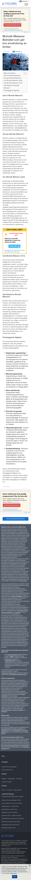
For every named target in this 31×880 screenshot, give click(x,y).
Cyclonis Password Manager (9, 767)
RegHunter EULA (16, 815)
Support (4, 774)
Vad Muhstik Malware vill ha (13, 83)
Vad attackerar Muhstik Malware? (11, 86)
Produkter (5, 762)
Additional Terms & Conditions (10, 812)
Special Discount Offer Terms (9, 809)
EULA (9, 30)
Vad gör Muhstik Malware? (12, 78)
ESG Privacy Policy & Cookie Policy (11, 821)
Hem (3, 756)
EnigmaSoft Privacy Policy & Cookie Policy (13, 818)
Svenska (17, 51)
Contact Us (10, 790)
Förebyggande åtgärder (12, 90)
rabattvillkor (17, 612)
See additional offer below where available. (14, 250)
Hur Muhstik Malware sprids (13, 80)
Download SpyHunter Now (12, 25)
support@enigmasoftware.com (8, 673)
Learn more (18, 22)
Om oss (4, 790)
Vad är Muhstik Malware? (12, 75)
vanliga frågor (17, 730)
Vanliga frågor (23, 581)
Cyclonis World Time (7, 770)
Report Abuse (18, 790)
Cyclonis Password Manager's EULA (11, 800)
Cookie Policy (15, 806)
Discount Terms (15, 745)
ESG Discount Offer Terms (9, 827)
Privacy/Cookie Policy (18, 30)
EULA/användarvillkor (23, 610)
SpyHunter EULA (6, 815)
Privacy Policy (8, 745)
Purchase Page (25, 745)
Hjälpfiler (4, 778)
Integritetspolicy (6, 806)
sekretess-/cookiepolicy (7, 612)
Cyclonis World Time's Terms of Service (12, 803)
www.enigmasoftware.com (14, 654)
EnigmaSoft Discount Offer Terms (10, 824)
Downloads (19, 778)
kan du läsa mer (16, 613)
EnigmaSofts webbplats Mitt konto (18, 674)
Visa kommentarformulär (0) (15, 519)
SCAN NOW (13, 246)
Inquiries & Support (7, 782)
